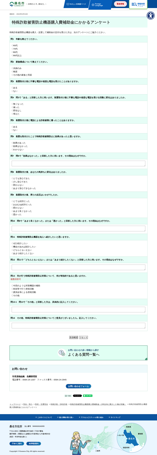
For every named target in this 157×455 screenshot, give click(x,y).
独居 (15, 71)
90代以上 (17, 55)
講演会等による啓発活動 (24, 292)
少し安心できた (20, 182)
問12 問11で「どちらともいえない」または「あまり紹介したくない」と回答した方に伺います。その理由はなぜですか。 (68, 260)
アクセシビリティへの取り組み (92, 417)
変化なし (17, 110)
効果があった (19, 143)
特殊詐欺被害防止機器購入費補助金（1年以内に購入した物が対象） (98, 404)
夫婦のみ (17, 68)
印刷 (69, 396)
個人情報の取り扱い (66, 417)
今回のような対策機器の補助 (26, 285)
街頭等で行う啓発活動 (23, 289)
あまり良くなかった (22, 211)
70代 (15, 49)
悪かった (17, 214)
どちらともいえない (22, 250)
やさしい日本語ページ (78, 4)
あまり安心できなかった (24, 188)
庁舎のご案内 (17, 443)
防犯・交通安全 (41, 404)
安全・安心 (27, 404)
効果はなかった (20, 146)
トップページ (15, 404)
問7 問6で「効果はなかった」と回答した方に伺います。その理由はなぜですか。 (49, 156)
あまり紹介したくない (23, 253)
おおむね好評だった (22, 204)
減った (16, 107)
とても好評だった (21, 201)
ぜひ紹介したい (20, 243)
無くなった (18, 104)
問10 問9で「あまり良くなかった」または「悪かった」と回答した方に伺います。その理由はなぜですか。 (61, 221)
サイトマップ (115, 417)
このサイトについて (44, 417)
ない (15, 91)
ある (15, 88)
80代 (15, 52)
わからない (18, 149)
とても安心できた (21, 178)
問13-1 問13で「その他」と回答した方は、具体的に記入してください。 (45, 302)
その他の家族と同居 (22, 75)
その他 (16, 295)
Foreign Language (99, 4)
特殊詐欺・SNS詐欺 (59, 404)
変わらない (18, 185)
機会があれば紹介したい (24, 247)
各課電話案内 (34, 443)
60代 (15, 45)
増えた (16, 114)
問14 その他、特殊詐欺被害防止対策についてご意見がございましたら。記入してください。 (54, 318)
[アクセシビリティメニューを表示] (151, 16)
